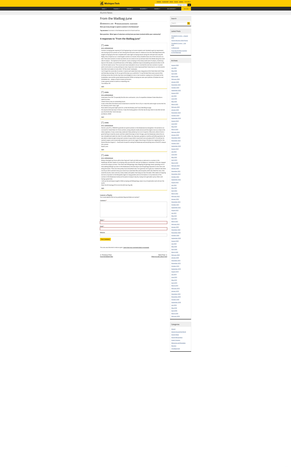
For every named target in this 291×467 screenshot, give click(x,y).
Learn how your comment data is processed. (136, 247)
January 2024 (175, 135)
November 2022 (176, 174)
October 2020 (175, 235)
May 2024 (174, 127)
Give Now (186, 8)
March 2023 (174, 163)
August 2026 (175, 65)
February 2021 (175, 224)
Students (159, 1)
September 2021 (176, 207)
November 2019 (176, 263)
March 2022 (174, 193)
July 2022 (173, 185)
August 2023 (175, 149)
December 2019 (175, 260)
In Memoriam (175, 48)
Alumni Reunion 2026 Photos (179, 40)
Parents (176, 1)
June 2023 (174, 154)
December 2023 (175, 138)
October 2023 (175, 143)
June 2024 (174, 124)
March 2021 (174, 221)
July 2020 (173, 244)
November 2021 (176, 202)
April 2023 (174, 160)
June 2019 (174, 277)
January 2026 (175, 82)
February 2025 (175, 107)
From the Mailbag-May (106, 256)
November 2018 (176, 297)
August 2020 (175, 241)
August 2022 (175, 182)
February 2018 (175, 316)
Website (102, 232)
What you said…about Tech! (159, 256)
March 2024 (174, 129)
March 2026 (174, 76)
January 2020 (175, 258)
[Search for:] (179, 23)
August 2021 (175, 210)
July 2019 (173, 274)
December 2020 (175, 230)
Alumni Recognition (176, 337)
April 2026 (174, 74)
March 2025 (174, 104)
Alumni (171, 1)
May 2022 (174, 188)
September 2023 (176, 146)
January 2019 (175, 291)
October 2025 (175, 87)
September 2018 (176, 302)
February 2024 (175, 132)
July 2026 (173, 68)
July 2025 (173, 96)
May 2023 (174, 157)
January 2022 (175, 199)
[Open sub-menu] (190, 1)
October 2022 (175, 177)
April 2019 (174, 283)
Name (102, 220)
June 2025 (174, 99)
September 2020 (176, 238)
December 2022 (175, 171)
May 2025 (174, 101)
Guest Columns (175, 340)
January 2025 (175, 110)
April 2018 (174, 311)
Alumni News (106, 12)
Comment (103, 200)
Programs (116, 8)
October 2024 (175, 115)
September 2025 (176, 90)
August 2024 (175, 121)
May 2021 (174, 216)
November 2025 (176, 85)
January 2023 (175, 168)
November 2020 (176, 233)
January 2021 (175, 227)
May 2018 (174, 308)
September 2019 (176, 269)
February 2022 (175, 196)
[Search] (188, 23)
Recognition (143, 8)
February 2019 (175, 288)
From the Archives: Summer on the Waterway (179, 51)
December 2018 (175, 294)
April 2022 (174, 191)
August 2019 (175, 272)
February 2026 (175, 79)
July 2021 (173, 213)
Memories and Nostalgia (123, 23)
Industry (181, 1)
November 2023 (176, 140)
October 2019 (175, 266)
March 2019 (174, 285)
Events (103, 8)
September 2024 (176, 118)
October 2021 (175, 205)
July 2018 (173, 305)
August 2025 (175, 93)
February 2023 (175, 166)
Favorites (156, 8)
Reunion (173, 346)
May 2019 (174, 280)
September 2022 (176, 180)
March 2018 (174, 313)
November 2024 (176, 113)
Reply (102, 86)
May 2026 (174, 71)
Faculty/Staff (165, 1)
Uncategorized (133, 23)
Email (102, 226)
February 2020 (175, 255)
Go (189, 5)
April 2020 (174, 249)
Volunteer (129, 8)
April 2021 (174, 219)
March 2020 (174, 252)
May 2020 (174, 246)
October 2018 (175, 299)
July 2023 (173, 152)
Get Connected (171, 8)
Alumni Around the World (178, 332)
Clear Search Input (176, 5)
